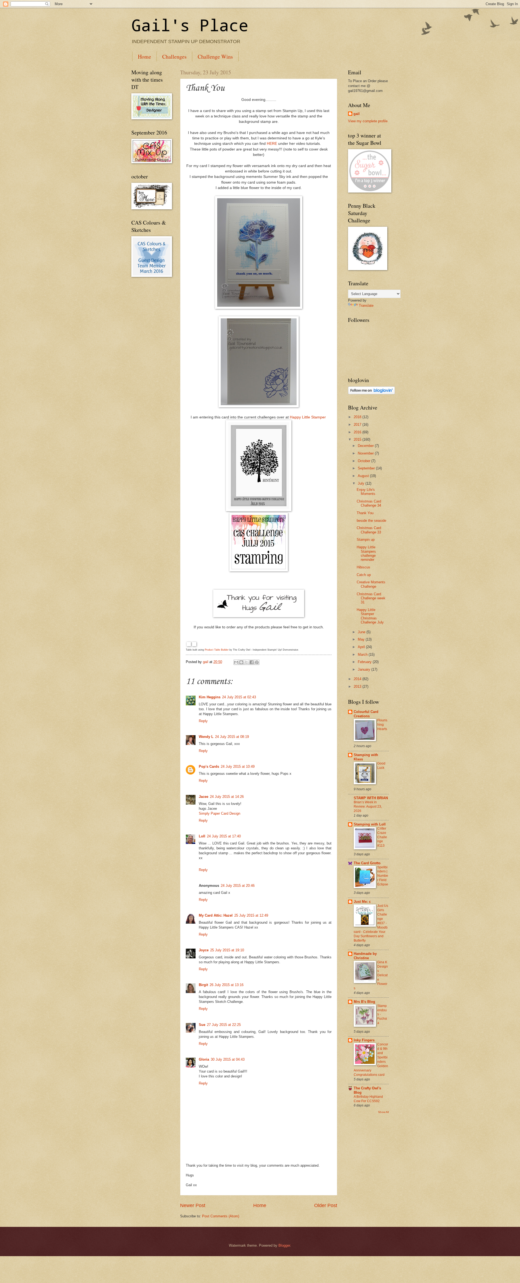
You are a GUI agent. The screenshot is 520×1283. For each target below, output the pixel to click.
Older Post (325, 1205)
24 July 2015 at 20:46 (238, 886)
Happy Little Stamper (308, 417)
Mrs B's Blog (364, 1002)
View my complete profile (368, 121)
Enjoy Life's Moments (366, 492)
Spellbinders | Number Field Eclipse (382, 876)
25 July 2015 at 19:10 (227, 950)
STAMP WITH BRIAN (371, 798)
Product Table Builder (217, 649)
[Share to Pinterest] (256, 662)
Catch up (364, 575)
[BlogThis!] (241, 662)
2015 (358, 439)
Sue (202, 1025)
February (365, 662)
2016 (358, 432)
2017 (358, 425)
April (362, 647)
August (364, 476)
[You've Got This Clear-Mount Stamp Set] (189, 644)
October (364, 461)
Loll (202, 836)
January (364, 669)
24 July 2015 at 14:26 (227, 797)
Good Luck (381, 766)
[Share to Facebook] (251, 662)
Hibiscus (363, 567)
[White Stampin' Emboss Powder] (194, 644)
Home (144, 56)
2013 (358, 686)
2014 (358, 679)
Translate (366, 305)
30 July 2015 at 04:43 (228, 1059)
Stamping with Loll (370, 824)
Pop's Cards (209, 766)
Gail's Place (189, 25)
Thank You (365, 513)
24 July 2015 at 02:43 (239, 697)
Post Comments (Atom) (220, 1216)
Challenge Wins (215, 56)
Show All (383, 1112)
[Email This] (236, 662)
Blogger (284, 1245)
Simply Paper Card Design (219, 813)
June (362, 632)
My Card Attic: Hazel (216, 915)
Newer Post (192, 1205)
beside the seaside (371, 521)
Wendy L (206, 737)
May (362, 639)
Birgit (203, 985)
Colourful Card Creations (366, 714)
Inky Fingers (364, 1040)
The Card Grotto (367, 863)
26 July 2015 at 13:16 (226, 985)
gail (356, 114)
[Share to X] (246, 662)
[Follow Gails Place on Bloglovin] (371, 393)
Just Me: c (362, 902)
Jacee (203, 797)
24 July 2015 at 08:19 (232, 737)
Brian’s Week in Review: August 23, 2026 (368, 806)
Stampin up (366, 539)
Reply (203, 721)
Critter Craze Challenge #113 (382, 837)
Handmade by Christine (365, 956)
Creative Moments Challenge (371, 584)
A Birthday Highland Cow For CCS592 (368, 1099)
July (361, 483)
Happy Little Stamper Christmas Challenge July (370, 616)
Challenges (174, 56)
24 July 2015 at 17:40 (224, 836)
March (363, 654)
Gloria (204, 1059)
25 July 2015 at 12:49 (251, 915)
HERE (272, 144)
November (366, 453)
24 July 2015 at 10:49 (238, 766)
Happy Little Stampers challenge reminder (366, 553)
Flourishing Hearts (382, 724)
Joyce (204, 950)
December (366, 446)
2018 (358, 417)
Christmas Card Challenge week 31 (371, 598)
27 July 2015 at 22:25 (224, 1025)
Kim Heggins (209, 697)
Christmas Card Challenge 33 (369, 530)
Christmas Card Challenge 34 (369, 503)
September (367, 468)
